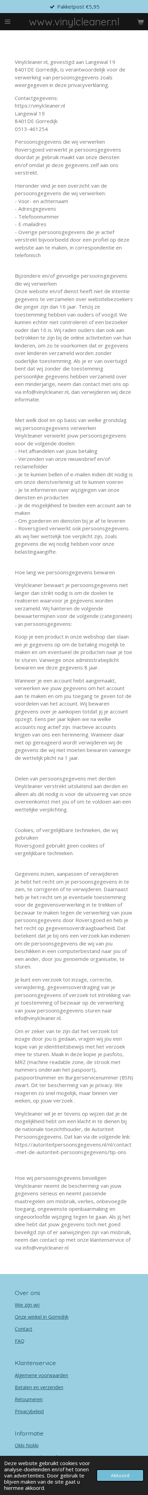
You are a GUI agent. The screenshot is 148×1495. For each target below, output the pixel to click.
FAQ (19, 1341)
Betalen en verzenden (39, 1387)
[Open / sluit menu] (7, 21)
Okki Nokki (27, 1445)
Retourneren (29, 1399)
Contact (23, 1329)
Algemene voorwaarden (41, 1375)
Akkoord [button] (120, 1475)
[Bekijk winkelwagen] (140, 21)
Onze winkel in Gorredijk (41, 1317)
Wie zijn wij (27, 1305)
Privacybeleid (29, 1411)
